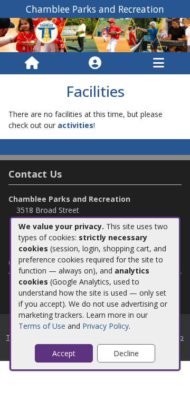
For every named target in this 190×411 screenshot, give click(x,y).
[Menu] (158, 63)
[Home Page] (32, 63)
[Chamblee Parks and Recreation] (95, 34)
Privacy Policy (105, 326)
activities (75, 125)
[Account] (95, 63)
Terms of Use (41, 326)
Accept (63, 353)
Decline (126, 353)
